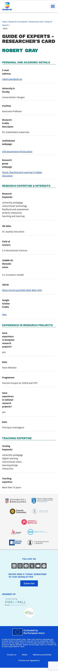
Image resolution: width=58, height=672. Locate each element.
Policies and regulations (29, 660)
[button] (53, 6)
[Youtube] (38, 565)
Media (24, 655)
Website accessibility (42, 655)
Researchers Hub (36, 22)
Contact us (11, 655)
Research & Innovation (18, 22)
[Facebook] (26, 565)
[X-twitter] (32, 565)
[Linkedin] (14, 565)
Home (4, 22)
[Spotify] (44, 565)
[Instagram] (20, 565)
